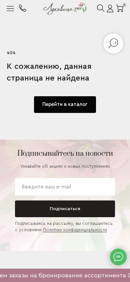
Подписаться (65, 208)
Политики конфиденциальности (75, 230)
